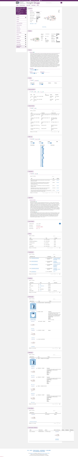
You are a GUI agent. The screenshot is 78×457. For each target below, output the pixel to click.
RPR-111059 (32, 402)
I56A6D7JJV (32, 368)
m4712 (40, 290)
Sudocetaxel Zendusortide (33, 366)
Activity (29, 78)
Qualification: (49, 372)
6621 (40, 287)
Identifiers (30, 278)
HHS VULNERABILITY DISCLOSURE (39, 451)
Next (58, 131)
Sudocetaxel (33, 337)
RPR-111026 (32, 384)
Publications (30, 171)
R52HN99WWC (32, 358)
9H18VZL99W (32, 377)
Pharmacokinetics (31, 89)
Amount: (49, 302)
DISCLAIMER (48, 450)
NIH (28, 450)
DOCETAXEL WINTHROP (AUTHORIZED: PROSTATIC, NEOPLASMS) (56, 265)
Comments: (49, 311)
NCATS (41, 0)
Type (49, 282)
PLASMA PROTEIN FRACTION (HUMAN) (33, 319)
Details (50, 301)
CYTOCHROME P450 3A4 (33, 310)
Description (55, 282)
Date (53, 178)
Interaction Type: (50, 316)
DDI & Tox (30, 136)
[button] (59, 10)
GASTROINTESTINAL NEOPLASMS (35, 258)
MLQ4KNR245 (33, 330)
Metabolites (30, 352)
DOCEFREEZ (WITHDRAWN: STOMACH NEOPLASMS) (56, 269)
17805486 (57, 182)
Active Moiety (31, 408)
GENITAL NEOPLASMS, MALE (34, 261)
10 (56, 192)
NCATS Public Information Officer (45, 453)
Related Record (32, 301)
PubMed (58, 178)
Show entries (33, 110)
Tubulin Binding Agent (33, 271)
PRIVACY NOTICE (36, 450)
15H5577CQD (32, 321)
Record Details (31, 221)
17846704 (57, 180)
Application (30, 197)
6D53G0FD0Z (33, 311)
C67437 (54, 271)
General (30, 49)
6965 (40, 284)
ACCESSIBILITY (42, 450)
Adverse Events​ (31, 105)
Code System (49, 256)
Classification (31, 252)
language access (32, 453)
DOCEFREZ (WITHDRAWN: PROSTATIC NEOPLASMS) (56, 262)
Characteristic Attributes (32, 427)
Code (54, 256)
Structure (30, 8)
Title (31, 178)
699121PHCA (33, 414)
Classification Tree (32, 256)
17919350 (57, 190)
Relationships (31, 296)
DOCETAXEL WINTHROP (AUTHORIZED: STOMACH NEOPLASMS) (56, 259)
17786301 (57, 185)
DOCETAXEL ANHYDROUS (33, 421)
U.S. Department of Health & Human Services (23, 0)
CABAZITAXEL (33, 393)
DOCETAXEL (32, 328)
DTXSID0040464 (42, 285)
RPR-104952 (32, 375)
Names (29, 233)
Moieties (30, 30)
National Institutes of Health (34, 0)
